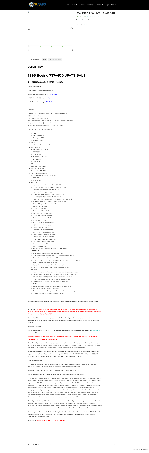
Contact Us (100, 5)
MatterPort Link (50, 102)
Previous (28, 50)
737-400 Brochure (51, 94)
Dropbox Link (49, 98)
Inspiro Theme (110, 444)
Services (82, 5)
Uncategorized (87, 24)
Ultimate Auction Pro (143, 449)
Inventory (90, 5)
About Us (74, 5)
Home (68, 5)
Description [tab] (35, 59)
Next (72, 50)
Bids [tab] (44, 59)
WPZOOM (118, 444)
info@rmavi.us (95, 330)
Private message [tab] (55, 59)
